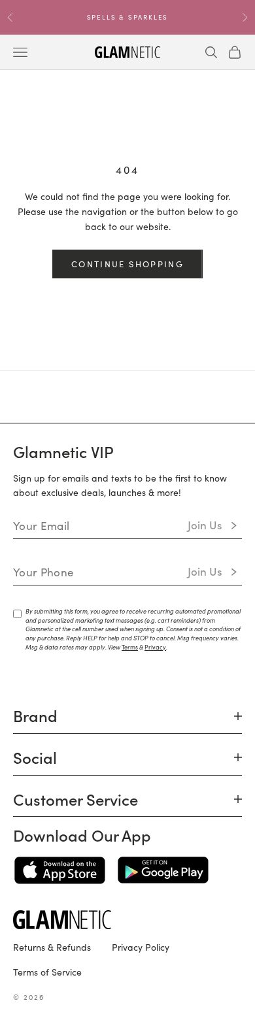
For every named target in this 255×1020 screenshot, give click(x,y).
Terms (130, 647)
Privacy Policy (140, 946)
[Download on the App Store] (59, 870)
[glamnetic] (127, 919)
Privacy (155, 647)
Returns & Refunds (52, 946)
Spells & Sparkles (128, 17)
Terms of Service (47, 971)
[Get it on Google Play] (163, 870)
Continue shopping (127, 263)
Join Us (205, 525)
